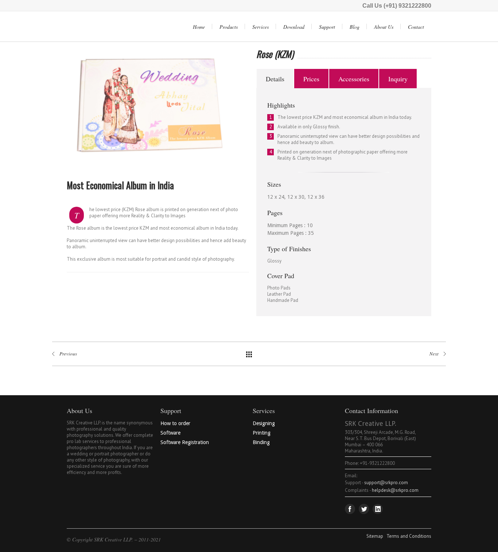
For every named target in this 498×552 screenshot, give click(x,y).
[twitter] (364, 509)
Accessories (353, 78)
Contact (416, 26)
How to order (175, 423)
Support (327, 26)
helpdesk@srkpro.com (395, 490)
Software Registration (184, 442)
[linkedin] (378, 509)
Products (228, 26)
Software (170, 433)
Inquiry (398, 78)
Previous (49, 108)
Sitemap (374, 536)
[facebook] (350, 509)
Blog (354, 26)
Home (199, 26)
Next (259, 108)
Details (275, 78)
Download (293, 26)
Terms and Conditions (408, 536)
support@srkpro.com (386, 482)
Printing (262, 433)
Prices (311, 78)
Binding (261, 442)
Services (260, 26)
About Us (383, 26)
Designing (264, 423)
